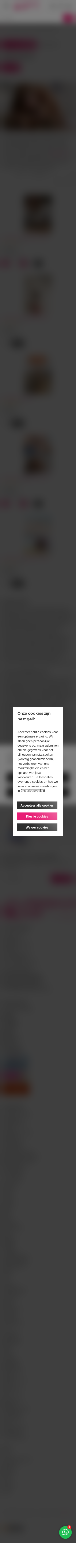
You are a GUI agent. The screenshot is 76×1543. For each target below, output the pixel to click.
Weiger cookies (37, 827)
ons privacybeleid (33, 790)
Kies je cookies (37, 816)
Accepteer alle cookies (37, 805)
